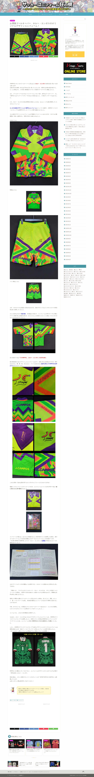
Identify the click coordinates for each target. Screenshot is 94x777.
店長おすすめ (68, 100)
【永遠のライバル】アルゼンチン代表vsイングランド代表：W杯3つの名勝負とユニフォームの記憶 (75, 119)
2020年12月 (68, 228)
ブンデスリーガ (67, 282)
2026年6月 (68, 162)
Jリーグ (76, 269)
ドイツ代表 (83, 275)
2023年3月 (68, 165)
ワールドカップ (20, 700)
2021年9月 (68, 197)
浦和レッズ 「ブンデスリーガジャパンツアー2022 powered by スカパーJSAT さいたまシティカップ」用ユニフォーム (75, 146)
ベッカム (80, 282)
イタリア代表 (83, 271)
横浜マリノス (67, 295)
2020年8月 (68, 242)
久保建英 (66, 293)
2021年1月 (68, 224)
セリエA (78, 275)
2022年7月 (68, 172)
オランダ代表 (80, 273)
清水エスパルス (79, 295)
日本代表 (79, 293)
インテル (74, 273)
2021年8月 (68, 200)
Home (30, 14)
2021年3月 (68, 217)
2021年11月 (68, 190)
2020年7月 (68, 245)
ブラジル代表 (79, 280)
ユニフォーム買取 (63, 14)
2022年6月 (68, 176)
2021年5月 (68, 211)
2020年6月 (68, 249)
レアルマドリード (67, 291)
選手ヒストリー (69, 107)
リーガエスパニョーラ (68, 289)
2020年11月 (68, 231)
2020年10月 (68, 235)
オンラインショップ (47, 14)
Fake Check (68, 83)
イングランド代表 (67, 273)
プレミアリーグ (74, 282)
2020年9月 (68, 238)
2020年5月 (68, 252)
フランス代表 (72, 280)
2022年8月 (68, 169)
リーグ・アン (76, 289)
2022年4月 (68, 179)
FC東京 (71, 269)
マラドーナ (66, 284)
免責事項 (21, 775)
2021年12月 (68, 186)
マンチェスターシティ (74, 284)
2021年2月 (68, 221)
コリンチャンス (67, 275)
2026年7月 (68, 158)
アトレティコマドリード (69, 271)
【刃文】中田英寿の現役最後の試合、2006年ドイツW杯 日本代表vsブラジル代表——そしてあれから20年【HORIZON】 (75, 133)
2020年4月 (68, 256)
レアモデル (12, 20)
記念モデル (68, 104)
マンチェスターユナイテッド (69, 286)
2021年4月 (68, 214)
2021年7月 (68, 204)
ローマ (74, 291)
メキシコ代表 (13, 700)
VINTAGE (67, 86)
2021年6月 (68, 207)
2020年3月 (68, 259)
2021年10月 (68, 193)
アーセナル (76, 271)
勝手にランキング (69, 97)
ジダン (73, 275)
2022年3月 (68, 183)
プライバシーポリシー (13, 775)
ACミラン (66, 269)
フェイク (66, 280)
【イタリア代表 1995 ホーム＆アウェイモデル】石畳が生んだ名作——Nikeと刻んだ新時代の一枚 (75, 126)
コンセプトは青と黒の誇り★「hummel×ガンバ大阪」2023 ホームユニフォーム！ (75, 139)
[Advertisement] (34, 71)
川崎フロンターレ (73, 293)
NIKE (81, 269)
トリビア (67, 90)
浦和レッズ (73, 295)
